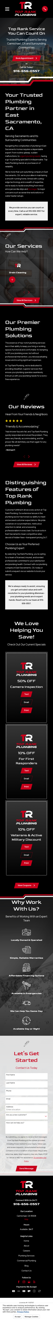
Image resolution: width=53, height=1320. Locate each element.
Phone (8, 1091)
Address (9, 1107)
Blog (26, 1265)
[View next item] (28, 292)
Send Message (26, 1168)
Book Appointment (24, 58)
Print (26, 710)
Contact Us (26, 1270)
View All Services (24, 300)
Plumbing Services (26, 1255)
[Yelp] (34, 1282)
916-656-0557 (26, 71)
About (26, 1245)
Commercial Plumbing (26, 1260)
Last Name (10, 1083)
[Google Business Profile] (29, 1282)
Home (26, 1241)
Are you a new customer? (16, 1115)
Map (26, 1219)
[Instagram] (24, 1282)
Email (26, 702)
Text (26, 694)
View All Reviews (24, 464)
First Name (10, 1075)
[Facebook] (18, 1282)
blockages (32, 189)
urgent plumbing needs (30, 156)
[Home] (25, 9)
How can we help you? (15, 1123)
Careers (26, 1250)
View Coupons (24, 885)
